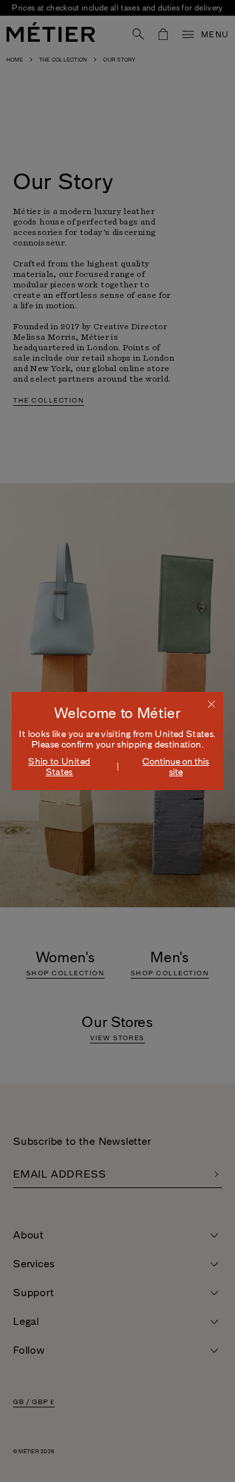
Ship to (59, 766)
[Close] (211, 703)
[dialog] (117, 741)
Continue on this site (175, 766)
